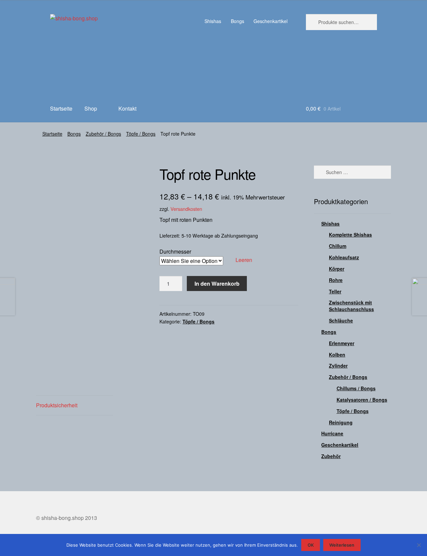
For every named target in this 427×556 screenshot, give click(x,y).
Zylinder (338, 365)
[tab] (74, 405)
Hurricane (332, 433)
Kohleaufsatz (344, 257)
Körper (336, 268)
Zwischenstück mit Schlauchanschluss (351, 305)
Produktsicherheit (56, 405)
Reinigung (341, 422)
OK (311, 545)
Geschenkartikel (271, 21)
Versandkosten (186, 208)
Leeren (244, 260)
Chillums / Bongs (356, 388)
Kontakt (127, 108)
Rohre (336, 280)
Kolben (337, 354)
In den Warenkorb (217, 283)
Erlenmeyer (341, 343)
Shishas (212, 21)
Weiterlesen (341, 545)
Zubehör (331, 456)
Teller (335, 291)
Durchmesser (175, 251)
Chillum (337, 246)
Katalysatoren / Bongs (362, 399)
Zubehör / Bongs (103, 133)
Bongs (237, 21)
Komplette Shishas (350, 234)
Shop (90, 108)
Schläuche (341, 320)
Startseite (61, 108)
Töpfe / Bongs (140, 133)
